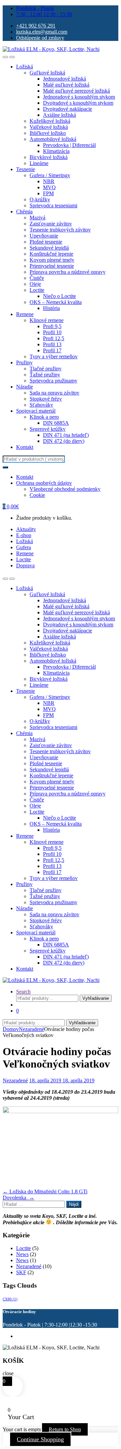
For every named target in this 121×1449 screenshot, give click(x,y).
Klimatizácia (56, 151)
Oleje (35, 284)
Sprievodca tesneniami (53, 205)
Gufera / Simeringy (50, 175)
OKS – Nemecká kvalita (56, 302)
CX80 (10, 1299)
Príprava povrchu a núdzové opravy (68, 272)
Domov (11, 1029)
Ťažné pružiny (45, 374)
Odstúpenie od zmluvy (40, 38)
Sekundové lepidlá (49, 248)
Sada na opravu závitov (54, 393)
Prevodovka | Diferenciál (69, 145)
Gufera (23, 547)
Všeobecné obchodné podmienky (65, 489)
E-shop (23, 535)
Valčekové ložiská (49, 127)
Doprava (25, 565)
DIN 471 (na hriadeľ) (66, 435)
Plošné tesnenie (46, 242)
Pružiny (24, 362)
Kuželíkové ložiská (50, 121)
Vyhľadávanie (95, 998)
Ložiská (24, 66)
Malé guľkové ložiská (66, 85)
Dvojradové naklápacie (67, 109)
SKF (21, 1272)
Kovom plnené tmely (52, 260)
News (22, 1254)
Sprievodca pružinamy (53, 380)
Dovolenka (18, 1197)
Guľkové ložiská (47, 72)
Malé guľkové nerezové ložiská (76, 91)
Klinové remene (47, 320)
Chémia (24, 211)
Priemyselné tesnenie (52, 266)
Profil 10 (52, 332)
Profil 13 (52, 344)
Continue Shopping (40, 1439)
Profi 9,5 (52, 326)
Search (23, 991)
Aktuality (26, 529)
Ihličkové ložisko (48, 133)
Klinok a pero (44, 417)
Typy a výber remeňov (54, 356)
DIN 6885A (56, 423)
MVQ (49, 187)
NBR (48, 181)
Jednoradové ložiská (64, 79)
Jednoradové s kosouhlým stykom (79, 97)
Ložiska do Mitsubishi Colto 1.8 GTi (45, 1191)
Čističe (37, 278)
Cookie (37, 495)
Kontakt (24, 447)
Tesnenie (25, 169)
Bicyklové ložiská (49, 157)
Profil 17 (52, 350)
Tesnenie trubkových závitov (60, 229)
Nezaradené (31, 1029)
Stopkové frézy (46, 399)
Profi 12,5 (53, 338)
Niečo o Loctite (59, 296)
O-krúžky (40, 199)
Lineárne (39, 163)
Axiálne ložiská (59, 115)
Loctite (37, 290)
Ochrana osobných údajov (44, 483)
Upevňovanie (44, 236)
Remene (25, 314)
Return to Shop (65, 1429)
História (51, 308)
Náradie (24, 387)
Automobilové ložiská (53, 139)
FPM (48, 193)
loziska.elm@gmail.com (41, 32)
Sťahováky (41, 405)
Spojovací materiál (35, 411)
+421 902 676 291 (35, 26)
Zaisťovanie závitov (51, 223)
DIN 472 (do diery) (63, 441)
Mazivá (37, 217)
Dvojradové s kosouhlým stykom (78, 103)
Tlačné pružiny (46, 368)
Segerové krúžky (48, 429)
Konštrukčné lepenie (51, 254)
